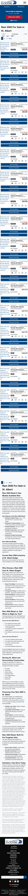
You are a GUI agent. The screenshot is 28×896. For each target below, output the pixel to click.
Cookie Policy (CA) (13, 866)
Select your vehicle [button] (14, 17)
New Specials (13, 861)
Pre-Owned (13, 860)
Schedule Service (13, 874)
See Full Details (14, 53)
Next (10, 38)
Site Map (6, 892)
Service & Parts (13, 872)
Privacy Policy (22, 890)
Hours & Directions (13, 853)
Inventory (13, 857)
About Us (13, 851)
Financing (13, 855)
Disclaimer (13, 870)
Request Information (14, 57)
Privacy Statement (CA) (13, 868)
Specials (13, 864)
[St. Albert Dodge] (9, 2)
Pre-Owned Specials (13, 863)
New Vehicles (13, 859)
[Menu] (24, 3)
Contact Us (5, 890)
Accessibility (12, 890)
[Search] (25, 877)
